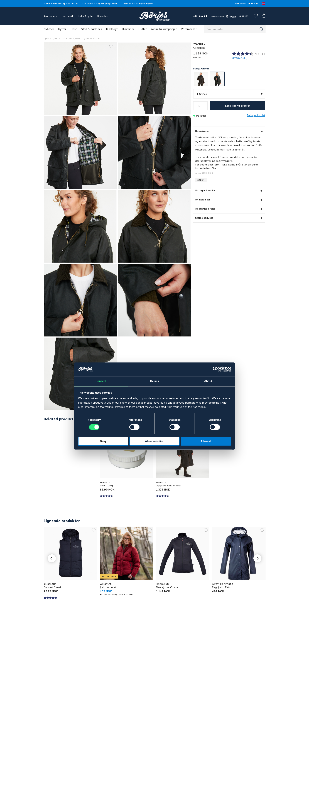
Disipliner (128, 29)
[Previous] (52, 558)
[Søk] (261, 29)
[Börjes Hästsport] (154, 16)
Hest (74, 29)
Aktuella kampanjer (164, 29)
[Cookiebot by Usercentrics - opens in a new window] (215, 369)
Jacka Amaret (108, 587)
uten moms (240, 3)
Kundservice (50, 16)
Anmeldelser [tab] (202, 199)
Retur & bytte (85, 16)
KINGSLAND (50, 584)
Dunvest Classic (53, 587)
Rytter (62, 29)
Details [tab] (154, 381)
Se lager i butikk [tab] (205, 190)
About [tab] (208, 381)
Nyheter (49, 29)
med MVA (253, 3)
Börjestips (102, 16)
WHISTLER (106, 584)
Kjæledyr (112, 29)
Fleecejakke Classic (167, 587)
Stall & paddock (91, 29)
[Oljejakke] (154, 78)
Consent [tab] (100, 381)
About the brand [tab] (205, 208)
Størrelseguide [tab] (204, 217)
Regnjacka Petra (222, 587)
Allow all (206, 441)
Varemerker (189, 29)
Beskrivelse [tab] (202, 131)
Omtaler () (239, 58)
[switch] (134, 427)
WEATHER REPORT (222, 584)
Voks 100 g (106, 485)
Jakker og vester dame (87, 38)
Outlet (142, 29)
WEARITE (199, 43)
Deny (103, 441)
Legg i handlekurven (238, 105)
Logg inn (243, 15)
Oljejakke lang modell (168, 485)
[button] (214, 16)
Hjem (46, 38)
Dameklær (66, 38)
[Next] (257, 558)
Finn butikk (67, 16)
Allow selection (154, 441)
